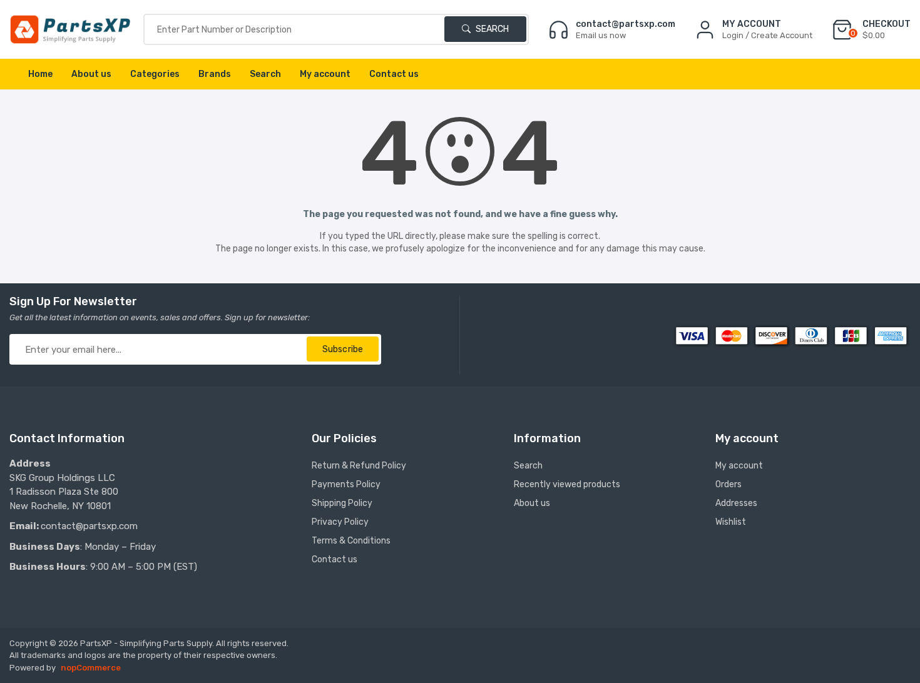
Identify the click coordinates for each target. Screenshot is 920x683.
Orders (728, 484)
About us (91, 74)
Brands (214, 74)
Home (40, 74)
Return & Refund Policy (359, 465)
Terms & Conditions (351, 540)
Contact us (394, 74)
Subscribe (342, 349)
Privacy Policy (340, 522)
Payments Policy (346, 484)
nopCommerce (91, 667)
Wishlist (730, 522)
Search (491, 29)
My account (325, 74)
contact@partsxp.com (89, 526)
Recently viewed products (567, 484)
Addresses (736, 503)
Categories (155, 74)
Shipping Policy (342, 503)
